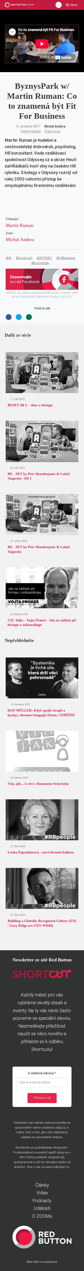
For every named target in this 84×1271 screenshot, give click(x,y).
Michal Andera (54, 126)
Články (42, 1185)
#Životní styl (24, 258)
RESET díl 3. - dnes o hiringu (30, 405)
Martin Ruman (19, 225)
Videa (42, 1193)
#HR (8, 258)
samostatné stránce (49, 1137)
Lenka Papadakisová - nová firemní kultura (41, 852)
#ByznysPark (40, 263)
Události (42, 1208)
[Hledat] (58, 5)
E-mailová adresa (41, 1073)
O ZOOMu (42, 1216)
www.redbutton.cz (57, 1167)
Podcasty (42, 1200)
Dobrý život (52, 131)
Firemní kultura (31, 131)
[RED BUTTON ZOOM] (21, 5)
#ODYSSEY (44, 258)
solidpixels (50, 1262)
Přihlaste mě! (42, 1098)
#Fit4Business (65, 258)
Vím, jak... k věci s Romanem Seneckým (38, 784)
